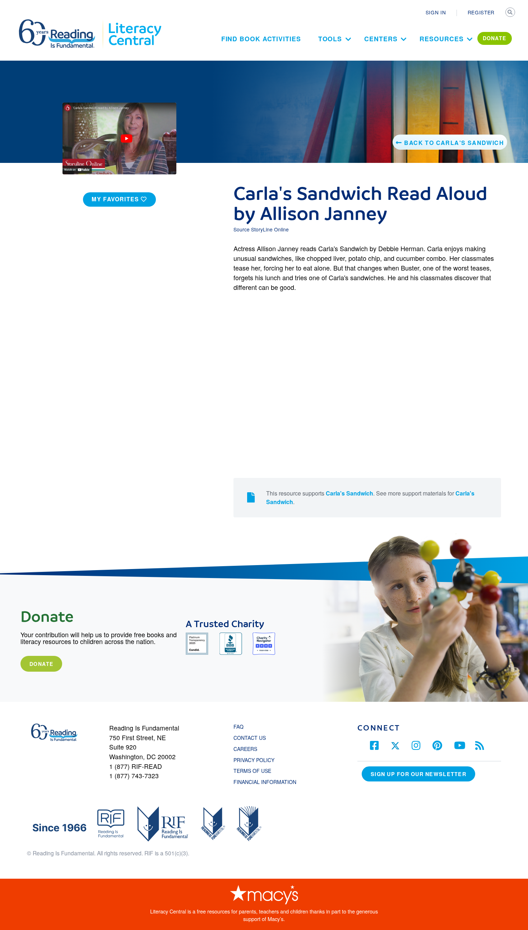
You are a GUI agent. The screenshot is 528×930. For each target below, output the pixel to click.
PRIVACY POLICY (253, 760)
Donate (41, 663)
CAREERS (245, 748)
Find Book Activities (261, 38)
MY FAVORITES (116, 199)
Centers (380, 38)
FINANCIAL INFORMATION (264, 781)
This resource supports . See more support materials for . (370, 497)
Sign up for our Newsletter (418, 774)
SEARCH (510, 13)
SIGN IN (436, 12)
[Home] (62, 22)
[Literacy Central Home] (134, 22)
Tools (330, 38)
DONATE (494, 38)
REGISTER (481, 12)
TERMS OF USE (255, 770)
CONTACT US (251, 737)
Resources (441, 38)
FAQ (238, 726)
